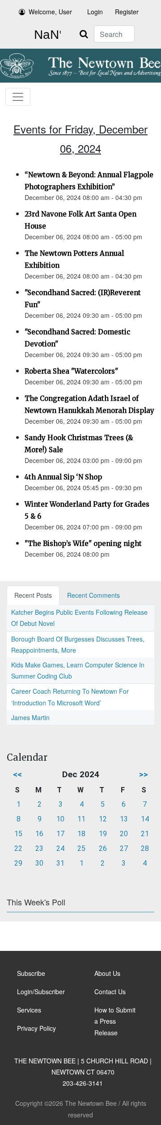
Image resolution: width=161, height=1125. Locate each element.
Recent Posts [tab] (33, 595)
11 (81, 819)
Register (127, 11)
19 (103, 833)
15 (18, 833)
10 (60, 819)
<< (17, 774)
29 (18, 863)
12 (103, 819)
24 (60, 848)
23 (39, 848)
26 (103, 848)
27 (124, 848)
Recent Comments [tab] (93, 595)
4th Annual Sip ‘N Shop (63, 477)
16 (39, 833)
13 (124, 819)
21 (145, 833)
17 (60, 833)
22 (18, 848)
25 (81, 848)
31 (60, 863)
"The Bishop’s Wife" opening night (83, 543)
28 (145, 848)
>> (143, 774)
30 (39, 863)
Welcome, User (50, 11)
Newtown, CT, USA (45, 35)
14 (145, 819)
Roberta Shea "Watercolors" (71, 371)
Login (95, 11)
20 (124, 833)
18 (81, 833)
